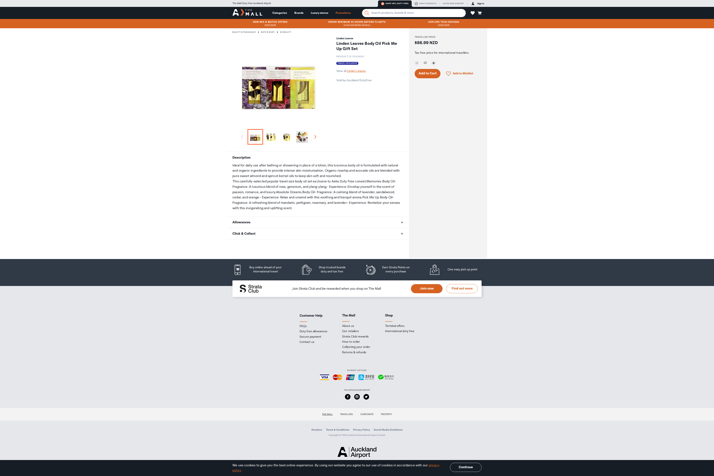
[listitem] (261, 269)
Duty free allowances (313, 331)
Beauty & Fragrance (244, 32)
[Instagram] (357, 397)
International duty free (399, 331)
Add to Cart (428, 73)
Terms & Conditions (337, 429)
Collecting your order (356, 347)
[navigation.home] (247, 13)
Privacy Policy (361, 429)
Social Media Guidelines (388, 429)
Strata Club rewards (355, 336)
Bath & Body (268, 32)
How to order (351, 342)
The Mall (327, 414)
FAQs (303, 326)
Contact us (307, 342)
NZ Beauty (285, 32)
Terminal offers (394, 326)
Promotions (343, 13)
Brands (298, 13)
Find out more (462, 288)
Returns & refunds (354, 352)
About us (348, 326)
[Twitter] (366, 397)
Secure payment (310, 337)
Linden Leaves (356, 71)
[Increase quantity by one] (433, 63)
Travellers (346, 414)
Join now (427, 288)
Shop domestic (428, 3)
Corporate (367, 414)
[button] (473, 13)
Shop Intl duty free (397, 3)
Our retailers (350, 331)
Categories (279, 13)
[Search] (367, 13)
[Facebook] (347, 397)
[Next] (314, 137)
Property (386, 414)
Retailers (316, 429)
